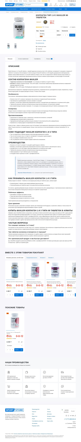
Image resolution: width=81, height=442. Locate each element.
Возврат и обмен (32, 0)
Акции (33, 418)
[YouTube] (73, 415)
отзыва (47, 27)
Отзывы (39, 0)
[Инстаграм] (66, 415)
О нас (6, 0)
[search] (36, 4)
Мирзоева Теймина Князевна (24, 172)
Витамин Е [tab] (42, 257)
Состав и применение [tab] (23, 58)
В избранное (65, 27)
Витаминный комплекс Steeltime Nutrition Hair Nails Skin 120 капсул (54, 282)
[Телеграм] (70, 415)
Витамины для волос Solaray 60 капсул (15, 281)
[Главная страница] (14, 4)
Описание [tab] (10, 58)
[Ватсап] (68, 415)
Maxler (44, 40)
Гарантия (40, 48)
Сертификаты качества (37, 421)
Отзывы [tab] (49, 58)
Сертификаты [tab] (37, 58)
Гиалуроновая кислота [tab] (31, 257)
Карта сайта (50, 421)
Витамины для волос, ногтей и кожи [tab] (14, 257)
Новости (34, 411)
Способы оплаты (42, 51)
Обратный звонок (61, 0)
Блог (33, 414)
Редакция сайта (35, 425)
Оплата (10, 0)
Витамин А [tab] (51, 257)
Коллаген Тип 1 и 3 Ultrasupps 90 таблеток (13, 333)
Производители (35, 409)
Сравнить (73, 27)
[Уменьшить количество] (63, 35)
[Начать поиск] (46, 4)
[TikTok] (75, 415)
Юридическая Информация (47, 433)
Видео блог (34, 416)
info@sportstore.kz (71, 427)
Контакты (25, 0)
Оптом (20, 0)
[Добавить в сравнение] (21, 291)
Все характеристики (40, 43)
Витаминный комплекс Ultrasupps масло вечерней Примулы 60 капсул (34, 282)
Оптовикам (34, 423)
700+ (49, 0)
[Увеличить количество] (67, 35)
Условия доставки (42, 46)
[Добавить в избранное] (19, 291)
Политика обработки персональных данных (23, 433)
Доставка (16, 0)
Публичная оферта (36, 433)
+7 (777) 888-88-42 (71, 1)
